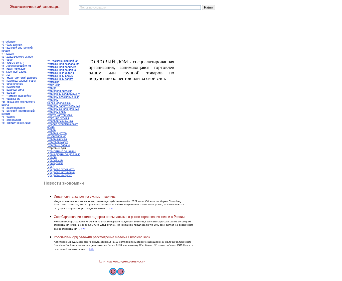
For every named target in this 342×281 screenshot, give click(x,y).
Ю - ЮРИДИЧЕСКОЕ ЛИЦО (17, 122)
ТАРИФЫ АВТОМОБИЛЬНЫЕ (63, 96)
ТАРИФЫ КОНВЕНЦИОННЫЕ (63, 108)
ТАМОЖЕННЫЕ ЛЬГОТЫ (61, 72)
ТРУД (51, 166)
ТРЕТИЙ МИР (55, 160)
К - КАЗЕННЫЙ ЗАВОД (14, 71)
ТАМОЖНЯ (53, 81)
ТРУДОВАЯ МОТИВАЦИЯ (61, 172)
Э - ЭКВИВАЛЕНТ (12, 119)
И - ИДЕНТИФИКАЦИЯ (14, 68)
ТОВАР (52, 129)
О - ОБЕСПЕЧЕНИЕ (13, 83)
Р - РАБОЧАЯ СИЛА (13, 89)
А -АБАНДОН (9, 41)
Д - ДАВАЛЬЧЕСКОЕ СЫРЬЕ (18, 56)
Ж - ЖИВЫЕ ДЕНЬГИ (13, 62)
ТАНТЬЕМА (54, 84)
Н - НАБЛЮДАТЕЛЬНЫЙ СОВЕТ (19, 80)
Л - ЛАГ (7, 74)
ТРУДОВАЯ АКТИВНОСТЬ (61, 169)
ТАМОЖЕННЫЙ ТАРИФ (60, 78)
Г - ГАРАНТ (8, 53)
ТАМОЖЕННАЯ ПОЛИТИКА (62, 66)
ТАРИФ (52, 87)
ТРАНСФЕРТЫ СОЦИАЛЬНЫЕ (64, 154)
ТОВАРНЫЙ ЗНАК (57, 138)
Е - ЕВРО (8, 59)
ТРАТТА (52, 157)
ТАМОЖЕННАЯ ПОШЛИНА (62, 69)
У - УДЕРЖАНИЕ (11, 98)
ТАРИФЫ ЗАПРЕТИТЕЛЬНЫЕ (64, 105)
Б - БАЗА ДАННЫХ (13, 44)
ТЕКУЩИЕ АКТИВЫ (58, 117)
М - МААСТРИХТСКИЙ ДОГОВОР (20, 77)
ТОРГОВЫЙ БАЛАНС (59, 145)
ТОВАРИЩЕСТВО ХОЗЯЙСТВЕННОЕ (57, 134)
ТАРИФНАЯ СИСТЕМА (60, 90)
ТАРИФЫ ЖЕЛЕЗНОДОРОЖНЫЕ (59, 101)
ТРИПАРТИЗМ (55, 163)
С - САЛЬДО (9, 92)
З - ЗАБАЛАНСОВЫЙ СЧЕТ (17, 65)
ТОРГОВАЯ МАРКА (58, 142)
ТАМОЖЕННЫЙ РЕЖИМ (60, 75)
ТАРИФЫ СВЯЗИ (57, 111)
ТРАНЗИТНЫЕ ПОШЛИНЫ (62, 151)
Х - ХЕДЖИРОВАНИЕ (14, 107)
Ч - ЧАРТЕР (9, 116)
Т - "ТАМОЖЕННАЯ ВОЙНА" (17, 95)
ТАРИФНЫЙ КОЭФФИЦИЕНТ (64, 93)
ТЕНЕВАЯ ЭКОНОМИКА (60, 120)
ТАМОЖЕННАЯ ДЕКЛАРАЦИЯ (63, 63)
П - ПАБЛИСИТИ (11, 86)
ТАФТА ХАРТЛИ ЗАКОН (60, 114)
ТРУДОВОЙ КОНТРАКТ (60, 175)
